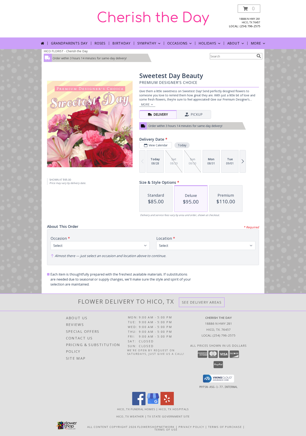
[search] (258, 56)
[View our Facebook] (139, 404)
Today (182, 145)
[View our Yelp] (167, 404)
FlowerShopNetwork (156, 427)
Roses (100, 43)
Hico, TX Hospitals (174, 409)
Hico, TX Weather (130, 416)
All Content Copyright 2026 (111, 427)
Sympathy (146, 43)
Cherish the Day (153, 17)
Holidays (207, 43)
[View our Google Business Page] (153, 404)
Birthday (121, 43)
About (233, 43)
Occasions (177, 43)
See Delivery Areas (202, 302)
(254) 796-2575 (250, 26)
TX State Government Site (168, 416)
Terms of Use (166, 429)
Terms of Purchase (225, 427)
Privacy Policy (191, 427)
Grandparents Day (69, 43)
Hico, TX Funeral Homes (136, 409)
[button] (249, 9)
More (256, 43)
